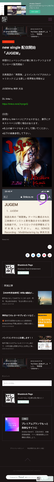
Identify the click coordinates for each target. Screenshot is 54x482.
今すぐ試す (34, 12)
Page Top (27, 459)
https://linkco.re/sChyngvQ (15, 103)
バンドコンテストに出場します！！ (17, 337)
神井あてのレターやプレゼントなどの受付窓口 (22, 315)
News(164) (5, 239)
